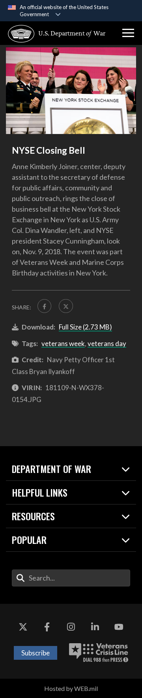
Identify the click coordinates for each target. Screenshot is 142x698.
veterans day (107, 343)
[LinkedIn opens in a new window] (95, 627)
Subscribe (35, 653)
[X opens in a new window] (23, 627)
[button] (128, 33)
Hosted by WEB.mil (71, 688)
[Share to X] (66, 306)
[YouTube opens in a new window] (119, 627)
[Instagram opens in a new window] (71, 627)
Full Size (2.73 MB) (85, 327)
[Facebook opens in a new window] (47, 627)
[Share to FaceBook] (44, 306)
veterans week (63, 343)
